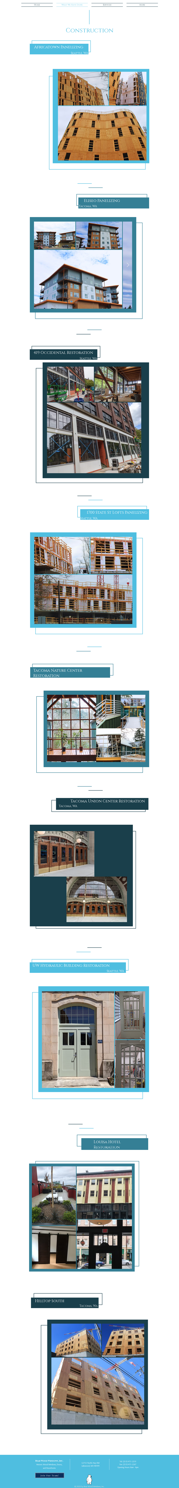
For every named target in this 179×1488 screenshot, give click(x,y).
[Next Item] (128, 265)
